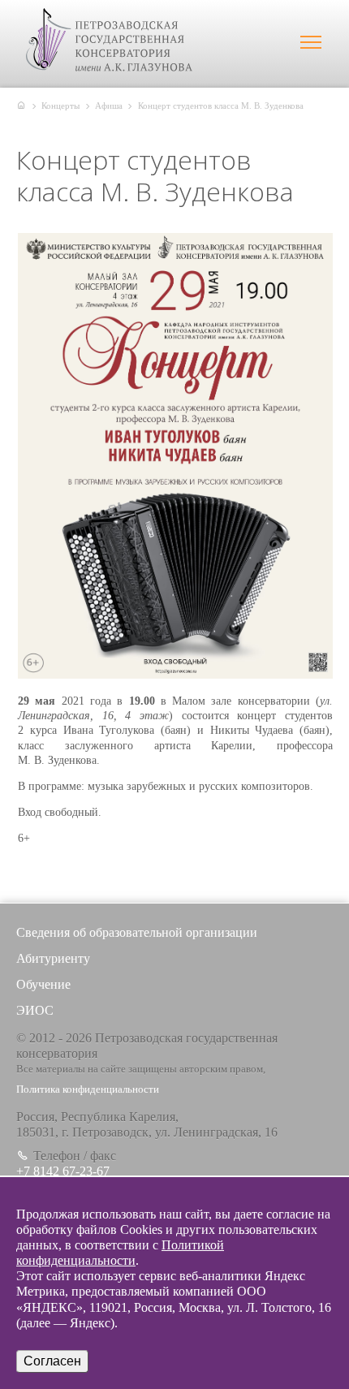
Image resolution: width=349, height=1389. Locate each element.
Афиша (109, 105)
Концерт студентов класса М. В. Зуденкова (221, 105)
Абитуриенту (53, 958)
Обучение (43, 984)
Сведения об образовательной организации (136, 932)
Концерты (60, 105)
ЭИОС (35, 1010)
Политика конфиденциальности (87, 1089)
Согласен (52, 1361)
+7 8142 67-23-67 (63, 1171)
